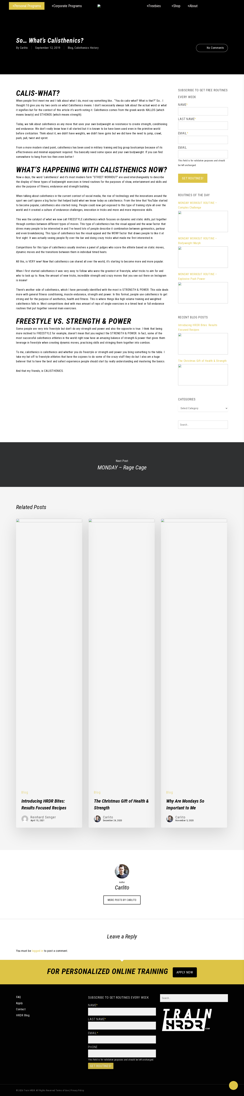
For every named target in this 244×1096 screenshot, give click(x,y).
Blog (70, 47)
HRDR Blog (22, 1015)
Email (183, 133)
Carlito (24, 47)
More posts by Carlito (122, 900)
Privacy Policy (77, 1090)
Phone (93, 1047)
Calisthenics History (86, 47)
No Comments (215, 47)
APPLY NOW (184, 972)
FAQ (18, 997)
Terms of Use (62, 1090)
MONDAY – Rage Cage (122, 464)
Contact (21, 1009)
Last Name (187, 119)
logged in (37, 951)
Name (183, 104)
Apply (19, 1003)
